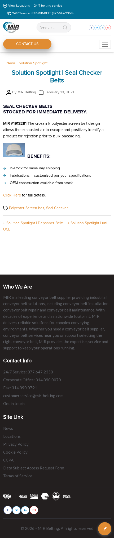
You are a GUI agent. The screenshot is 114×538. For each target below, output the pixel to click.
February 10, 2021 (59, 92)
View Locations (19, 6)
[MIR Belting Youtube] (34, 510)
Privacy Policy (16, 444)
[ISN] (45, 496)
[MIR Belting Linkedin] (25, 510)
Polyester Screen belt (26, 208)
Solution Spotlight (33, 63)
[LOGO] (56, 496)
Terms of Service (17, 475)
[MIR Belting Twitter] (16, 510)
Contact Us (27, 44)
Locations (12, 436)
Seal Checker (57, 208)
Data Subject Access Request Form (33, 467)
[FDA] (67, 496)
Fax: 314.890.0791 (20, 387)
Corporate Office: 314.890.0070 (32, 379)
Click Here (12, 195)
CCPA (8, 460)
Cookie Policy (15, 452)
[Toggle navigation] (105, 44)
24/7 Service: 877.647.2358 (28, 371)
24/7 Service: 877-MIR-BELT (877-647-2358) (42, 13)
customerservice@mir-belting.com (33, 395)
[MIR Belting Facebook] (7, 510)
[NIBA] (23, 496)
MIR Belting (26, 92)
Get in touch (14, 403)
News (11, 63)
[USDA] (34, 496)
